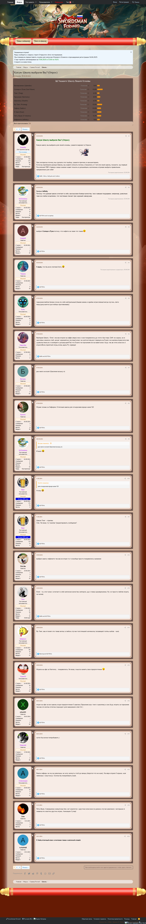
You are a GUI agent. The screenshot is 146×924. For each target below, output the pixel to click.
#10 (128, 478)
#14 (128, 627)
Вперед (24, 129)
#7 (129, 367)
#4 (129, 262)
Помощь (127, 919)
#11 (129, 517)
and (46, 215)
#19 (129, 805)
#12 (129, 555)
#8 (129, 403)
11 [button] (85, 86)
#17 (129, 734)
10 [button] (84, 93)
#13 (129, 588)
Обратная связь (87, 919)
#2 (129, 187)
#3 (129, 227)
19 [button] (85, 112)
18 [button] (85, 116)
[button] (36, 2)
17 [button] (85, 108)
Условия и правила (100, 919)
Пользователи (44, 2)
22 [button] (84, 104)
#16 (129, 701)
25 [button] (84, 89)
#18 (128, 769)
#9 (129, 439)
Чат (68, 2)
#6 (129, 334)
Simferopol (27, 618)
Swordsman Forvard (14, 919)
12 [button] (85, 119)
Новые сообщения (23, 41)
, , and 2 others (49, 176)
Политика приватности (115, 919)
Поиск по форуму (40, 41)
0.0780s (126, 922)
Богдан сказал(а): (43, 443)
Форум (19, 2)
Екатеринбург (26, 166)
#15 (129, 665)
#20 (128, 836)
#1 (129, 136)
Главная (10, 2)
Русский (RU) (28, 919)
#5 (129, 298)
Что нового (29, 2)
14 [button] (85, 97)
